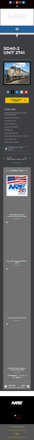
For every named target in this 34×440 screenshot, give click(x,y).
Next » (18, 377)
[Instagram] (20, 2)
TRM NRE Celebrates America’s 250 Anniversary (17, 215)
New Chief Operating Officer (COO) (17, 262)
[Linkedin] (23, 2)
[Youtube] (17, 2)
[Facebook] (10, 2)
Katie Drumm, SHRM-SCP (17, 318)
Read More (17, 219)
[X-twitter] (13, 2)
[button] (17, 6)
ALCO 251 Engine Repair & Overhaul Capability (17, 369)
